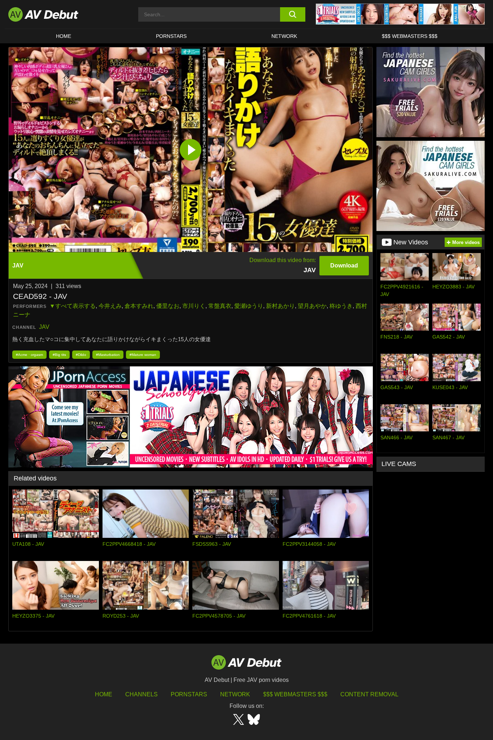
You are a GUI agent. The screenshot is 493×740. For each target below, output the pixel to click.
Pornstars (171, 36)
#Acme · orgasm (29, 355)
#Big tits (59, 355)
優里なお (167, 306)
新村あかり (280, 306)
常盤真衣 (219, 306)
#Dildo (81, 355)
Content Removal (369, 694)
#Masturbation (108, 355)
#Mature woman (143, 355)
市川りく (193, 306)
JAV (44, 327)
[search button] (292, 14)
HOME (63, 36)
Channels (141, 694)
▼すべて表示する (72, 306)
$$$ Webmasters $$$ (409, 36)
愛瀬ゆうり (248, 306)
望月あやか (312, 306)
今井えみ (110, 306)
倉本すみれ (139, 306)
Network (284, 36)
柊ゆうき (341, 306)
